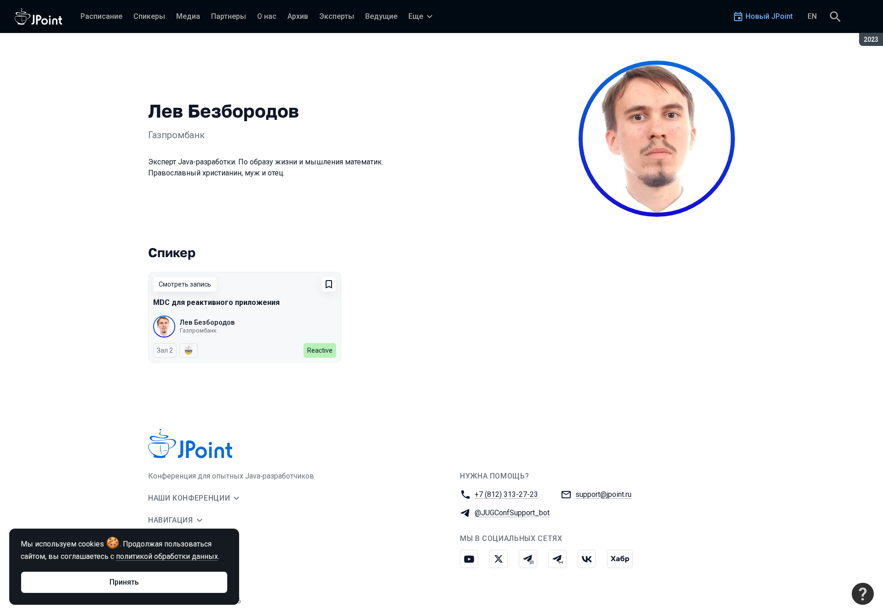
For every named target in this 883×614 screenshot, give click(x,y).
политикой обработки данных (167, 556)
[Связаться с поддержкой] (863, 594)
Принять (124, 582)
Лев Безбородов (207, 322)
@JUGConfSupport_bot (512, 512)
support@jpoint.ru (603, 494)
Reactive (320, 350)
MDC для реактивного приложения (216, 302)
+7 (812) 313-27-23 (506, 494)
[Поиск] (835, 16)
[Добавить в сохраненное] (328, 284)
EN (812, 16)
